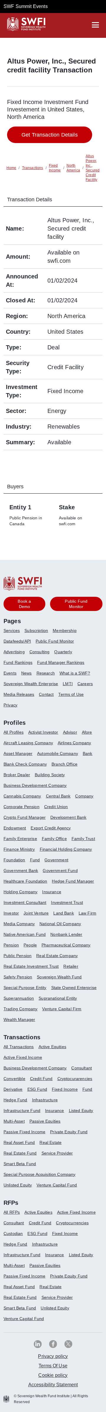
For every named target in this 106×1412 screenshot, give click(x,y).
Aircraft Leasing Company (28, 742)
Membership (65, 630)
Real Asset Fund (19, 1142)
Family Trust (83, 838)
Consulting (39, 651)
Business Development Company (35, 785)
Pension (11, 945)
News (26, 673)
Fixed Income (65, 1089)
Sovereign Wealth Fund (59, 977)
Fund (35, 859)
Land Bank (63, 913)
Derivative (13, 1089)
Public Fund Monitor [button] (76, 604)
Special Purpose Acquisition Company (40, 1174)
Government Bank (21, 870)
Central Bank (58, 796)
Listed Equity (81, 1110)
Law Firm (87, 913)
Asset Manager (18, 753)
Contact (46, 694)
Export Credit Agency (51, 828)
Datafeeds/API (17, 641)
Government (56, 859)
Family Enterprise (20, 838)
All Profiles (14, 732)
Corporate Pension (21, 806)
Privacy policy (53, 1356)
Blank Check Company (25, 764)
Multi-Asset (14, 1121)
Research (46, 673)
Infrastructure (45, 1099)
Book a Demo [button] (24, 604)
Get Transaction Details (49, 135)
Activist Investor (43, 732)
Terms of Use (71, 694)
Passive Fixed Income (24, 1131)
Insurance (51, 891)
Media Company (19, 923)
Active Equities (52, 1046)
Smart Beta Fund (20, 1163)
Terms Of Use (53, 1365)
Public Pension (18, 955)
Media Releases (19, 694)
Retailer (70, 966)
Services (12, 630)
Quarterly (63, 651)
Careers (85, 683)
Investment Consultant (25, 902)
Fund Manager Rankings (60, 662)
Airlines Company (74, 742)
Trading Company (20, 1008)
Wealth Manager (19, 1019)
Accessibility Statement (53, 1384)
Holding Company (20, 891)
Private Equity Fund (68, 1131)
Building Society (50, 774)
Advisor (70, 732)
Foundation (14, 859)
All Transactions (19, 1046)
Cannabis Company (22, 796)
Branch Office (64, 764)
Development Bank (68, 817)
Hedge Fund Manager (73, 881)
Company (84, 796)
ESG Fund (37, 1089)
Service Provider (57, 1153)
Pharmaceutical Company (66, 945)
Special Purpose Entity (25, 987)
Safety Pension (18, 977)
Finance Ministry (19, 849)
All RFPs (12, 1212)
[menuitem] (14, 633)
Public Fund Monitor (55, 641)
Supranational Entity (58, 998)
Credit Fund (41, 1078)
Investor (11, 913)
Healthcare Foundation (25, 881)
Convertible (14, 1078)
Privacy (10, 705)
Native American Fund (25, 934)
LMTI (68, 683)
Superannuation (19, 998)
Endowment (15, 828)
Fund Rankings (18, 662)
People (30, 945)
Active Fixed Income (23, 1057)
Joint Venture (36, 913)
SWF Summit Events (26, 6)
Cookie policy (52, 1375)
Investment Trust (67, 902)
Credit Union (56, 806)
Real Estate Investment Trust (31, 966)
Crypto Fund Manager (25, 817)
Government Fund (60, 870)
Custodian (13, 1233)
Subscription (36, 630)
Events (10, 673)
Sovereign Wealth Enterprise (31, 683)
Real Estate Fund (20, 1153)
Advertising (14, 651)
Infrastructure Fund (22, 1110)
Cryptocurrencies (72, 1222)
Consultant (81, 1068)
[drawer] (95, 24)
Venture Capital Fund (57, 1185)
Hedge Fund (15, 1099)
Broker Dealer (17, 774)
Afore (87, 732)
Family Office (54, 838)
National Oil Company (60, 923)
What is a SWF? (74, 673)
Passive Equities (45, 1121)
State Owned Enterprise (74, 987)
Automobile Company (57, 753)
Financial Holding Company (66, 849)
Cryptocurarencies (74, 1078)
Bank (87, 753)
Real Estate (50, 1142)
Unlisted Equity (18, 1185)
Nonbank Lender (66, 934)
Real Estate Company (57, 955)
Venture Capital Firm (61, 1008)
